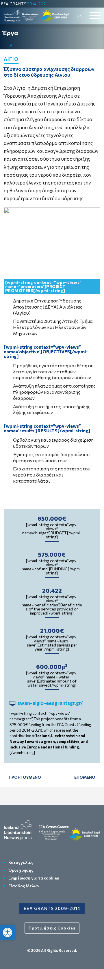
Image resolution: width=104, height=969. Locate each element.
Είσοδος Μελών (23, 885)
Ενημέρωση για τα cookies (33, 877)
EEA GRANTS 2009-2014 (52, 908)
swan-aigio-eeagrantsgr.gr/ (50, 703)
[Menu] (95, 15)
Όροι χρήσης (20, 870)
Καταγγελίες (20, 862)
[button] (7, 932)
